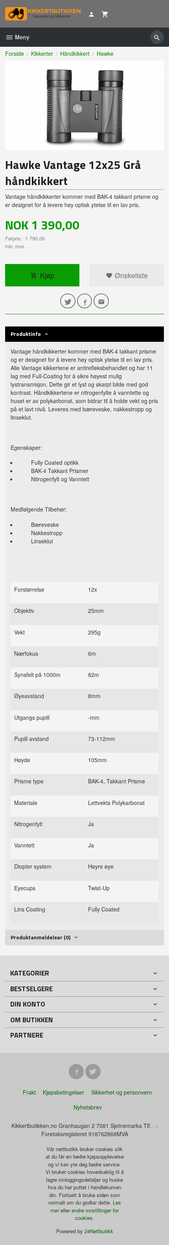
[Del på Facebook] (84, 301)
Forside (14, 53)
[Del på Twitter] (67, 301)
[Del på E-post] (101, 301)
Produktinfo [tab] (26, 334)
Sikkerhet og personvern (121, 1092)
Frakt (29, 1092)
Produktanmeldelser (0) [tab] (40, 937)
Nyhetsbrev (87, 1107)
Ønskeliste (130, 275)
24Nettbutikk (98, 1231)
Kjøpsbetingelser (63, 1092)
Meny (21, 37)
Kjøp (47, 275)
